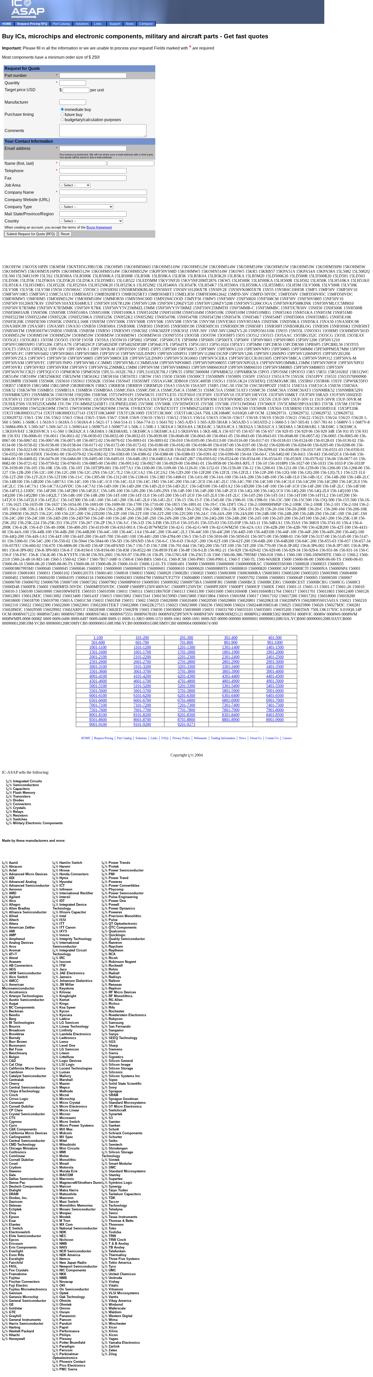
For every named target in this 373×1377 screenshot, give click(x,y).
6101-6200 (142, 695)
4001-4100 (98, 676)
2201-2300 (186, 657)
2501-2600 (98, 661)
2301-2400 (231, 657)
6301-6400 (231, 695)
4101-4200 (142, 676)
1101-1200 (142, 647)
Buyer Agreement (99, 227)
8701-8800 (186, 719)
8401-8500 (275, 714)
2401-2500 (275, 657)
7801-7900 (231, 710)
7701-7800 (186, 710)
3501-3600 (98, 671)
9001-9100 (98, 724)
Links (154, 738)
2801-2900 (231, 661)
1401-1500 (275, 647)
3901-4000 (275, 671)
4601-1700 (142, 681)
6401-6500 (275, 695)
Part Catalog (124, 738)
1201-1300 (186, 647)
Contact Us (272, 738)
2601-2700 (142, 661)
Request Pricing (103, 738)
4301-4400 (231, 676)
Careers (287, 738)
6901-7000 (275, 700)
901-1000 (275, 642)
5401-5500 (275, 686)
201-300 (186, 637)
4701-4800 (186, 681)
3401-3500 (275, 666)
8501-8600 (98, 719)
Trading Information (223, 738)
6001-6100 (98, 695)
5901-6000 (275, 690)
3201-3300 (186, 666)
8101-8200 (142, 714)
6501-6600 (98, 700)
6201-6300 (186, 695)
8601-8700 (142, 719)
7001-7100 (98, 705)
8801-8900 (231, 719)
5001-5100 (98, 686)
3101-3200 (142, 666)
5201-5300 (186, 686)
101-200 (142, 637)
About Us (256, 738)
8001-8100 (98, 714)
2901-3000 (275, 661)
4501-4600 (98, 681)
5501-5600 (98, 690)
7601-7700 (142, 710)
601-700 (142, 642)
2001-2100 (98, 657)
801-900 (231, 642)
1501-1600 (98, 652)
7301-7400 (231, 705)
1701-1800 (186, 652)
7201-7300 (186, 705)
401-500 (275, 637)
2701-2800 (186, 661)
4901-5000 (275, 681)
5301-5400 (231, 686)
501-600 (98, 642)
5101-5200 (142, 686)
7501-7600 (98, 710)
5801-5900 (231, 690)
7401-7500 (275, 705)
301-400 (231, 637)
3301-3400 (231, 666)
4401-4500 (275, 676)
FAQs (165, 738)
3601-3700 (142, 671)
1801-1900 (231, 652)
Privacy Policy (181, 738)
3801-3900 (231, 671)
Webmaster (200, 738)
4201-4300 (186, 676)
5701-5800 (186, 690)
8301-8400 (231, 714)
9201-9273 (186, 724)
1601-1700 (142, 652)
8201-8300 (186, 714)
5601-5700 (142, 690)
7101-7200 (142, 705)
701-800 (186, 642)
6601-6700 (142, 700)
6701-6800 (186, 700)
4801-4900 (231, 681)
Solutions (141, 738)
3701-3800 (186, 671)
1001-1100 (98, 647)
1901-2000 (275, 652)
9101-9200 (142, 724)
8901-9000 (275, 719)
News (242, 738)
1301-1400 (231, 647)
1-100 (98, 637)
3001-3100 (98, 666)
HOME (85, 738)
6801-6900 (231, 700)
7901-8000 (275, 710)
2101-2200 (142, 657)
